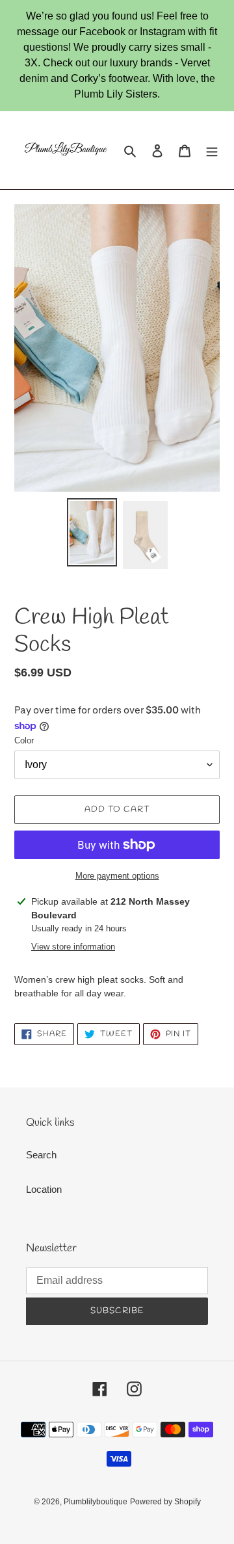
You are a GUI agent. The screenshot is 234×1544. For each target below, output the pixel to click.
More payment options (117, 876)
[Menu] (212, 151)
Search (41, 1154)
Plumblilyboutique (95, 1501)
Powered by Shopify (165, 1501)
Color (24, 740)
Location (44, 1189)
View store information (73, 947)
